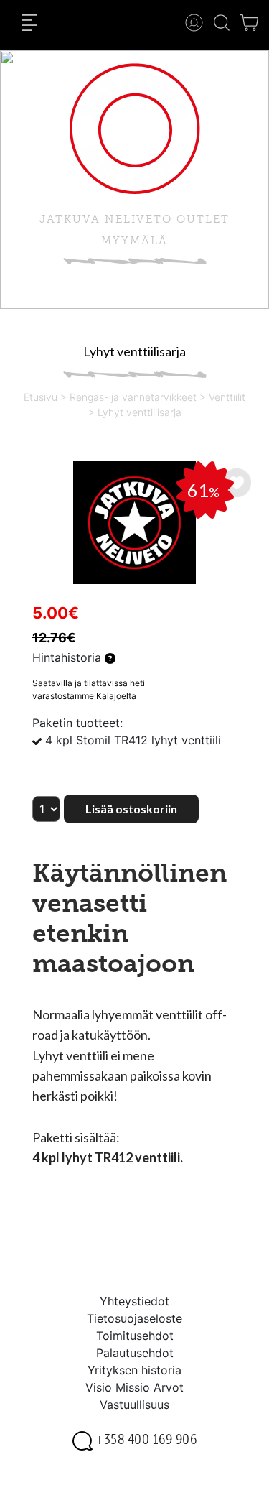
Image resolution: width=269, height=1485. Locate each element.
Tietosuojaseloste (134, 1318)
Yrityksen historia (134, 1370)
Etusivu (40, 397)
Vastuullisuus (134, 1404)
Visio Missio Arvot (134, 1387)
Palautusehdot (135, 1353)
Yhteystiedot (134, 1301)
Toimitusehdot (135, 1335)
